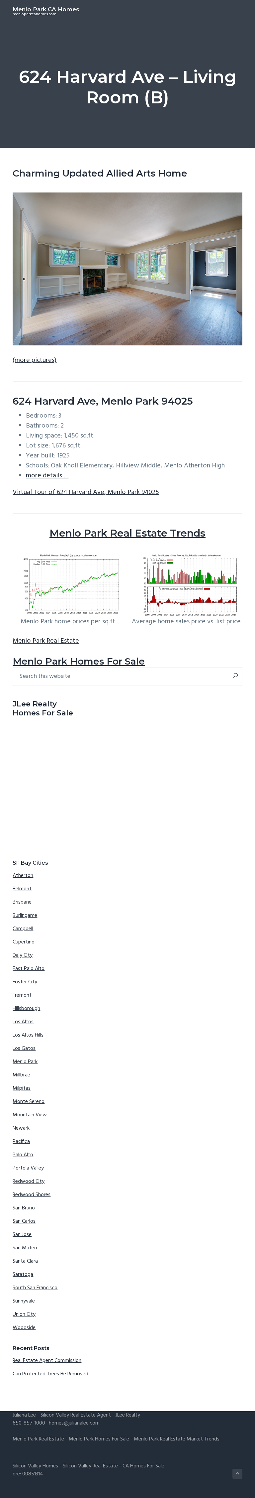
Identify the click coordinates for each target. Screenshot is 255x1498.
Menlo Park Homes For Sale (79, 661)
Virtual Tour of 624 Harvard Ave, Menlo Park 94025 (86, 492)
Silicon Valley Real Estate (90, 1466)
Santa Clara (25, 1261)
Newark (21, 1128)
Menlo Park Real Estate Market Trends (176, 1439)
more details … (47, 475)
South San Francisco (35, 1288)
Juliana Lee (24, 1415)
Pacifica (21, 1141)
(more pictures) (34, 360)
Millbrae (21, 1075)
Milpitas (22, 1088)
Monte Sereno (28, 1101)
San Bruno (24, 1208)
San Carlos (24, 1221)
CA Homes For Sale (143, 1466)
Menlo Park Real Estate (46, 641)
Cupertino (24, 942)
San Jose (22, 1234)
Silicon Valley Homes (35, 1466)
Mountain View (30, 1115)
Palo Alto (23, 1155)
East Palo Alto (28, 968)
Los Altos (23, 1022)
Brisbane (22, 902)
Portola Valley (28, 1168)
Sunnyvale (24, 1301)
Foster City (25, 982)
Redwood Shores (31, 1194)
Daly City (23, 955)
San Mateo (25, 1248)
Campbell (23, 929)
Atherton (23, 875)
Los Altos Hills (28, 1035)
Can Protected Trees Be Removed (50, 1374)
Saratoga (23, 1274)
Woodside (24, 1327)
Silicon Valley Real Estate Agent (76, 1415)
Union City (24, 1314)
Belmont (22, 889)
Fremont (22, 995)
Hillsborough (26, 1008)
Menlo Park (25, 1062)
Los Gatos (24, 1048)
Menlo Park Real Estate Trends (127, 533)
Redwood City (28, 1181)
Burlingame (25, 915)
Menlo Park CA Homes (46, 9)
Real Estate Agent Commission (47, 1360)
